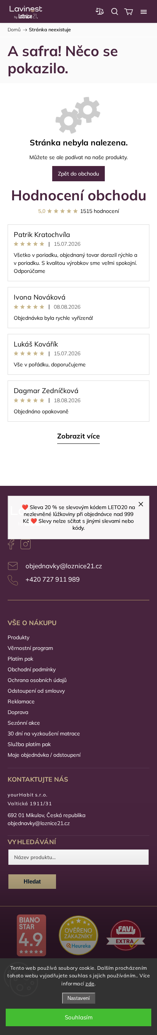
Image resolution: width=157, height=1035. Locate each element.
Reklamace (21, 701)
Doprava (18, 712)
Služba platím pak (29, 744)
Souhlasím (79, 1017)
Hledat (32, 881)
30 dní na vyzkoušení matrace (44, 733)
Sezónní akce (24, 722)
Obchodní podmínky (32, 669)
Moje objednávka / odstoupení (44, 754)
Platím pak (20, 658)
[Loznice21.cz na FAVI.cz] (126, 936)
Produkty (18, 637)
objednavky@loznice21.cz (64, 566)
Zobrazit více (78, 436)
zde (90, 983)
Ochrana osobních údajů (37, 680)
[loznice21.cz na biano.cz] (31, 936)
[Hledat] (114, 11)
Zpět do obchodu (78, 173)
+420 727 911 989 (53, 579)
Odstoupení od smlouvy (36, 690)
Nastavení (78, 998)
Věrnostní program (30, 648)
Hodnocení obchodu (78, 195)
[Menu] (143, 11)
